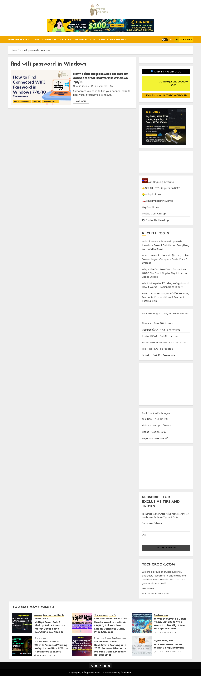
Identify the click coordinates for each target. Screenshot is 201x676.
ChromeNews (110, 672)
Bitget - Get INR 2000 (154, 432)
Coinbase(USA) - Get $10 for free (161, 329)
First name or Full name (152, 523)
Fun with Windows (22, 101)
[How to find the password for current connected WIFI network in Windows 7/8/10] (41, 87)
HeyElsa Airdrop (151, 207)
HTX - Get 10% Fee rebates (157, 349)
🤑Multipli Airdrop (152, 194)
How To (36, 101)
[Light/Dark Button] (165, 39)
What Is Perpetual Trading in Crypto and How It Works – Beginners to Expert (165, 285)
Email (144, 534)
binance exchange (102, 638)
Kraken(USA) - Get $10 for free (160, 336)
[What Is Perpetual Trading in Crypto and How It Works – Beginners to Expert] (22, 646)
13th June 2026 (164, 633)
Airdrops (65, 39)
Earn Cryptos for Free (112, 39)
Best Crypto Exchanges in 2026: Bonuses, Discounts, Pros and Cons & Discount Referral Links (165, 297)
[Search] (171, 39)
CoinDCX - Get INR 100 (155, 419)
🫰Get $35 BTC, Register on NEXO (161, 188)
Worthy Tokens (41, 618)
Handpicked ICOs (85, 39)
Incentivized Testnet (103, 618)
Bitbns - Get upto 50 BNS (156, 425)
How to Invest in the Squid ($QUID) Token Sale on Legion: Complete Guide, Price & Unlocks (165, 259)
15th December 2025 (166, 652)
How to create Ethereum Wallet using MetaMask (169, 646)
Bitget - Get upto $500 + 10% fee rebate (165, 342)
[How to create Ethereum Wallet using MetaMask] (142, 646)
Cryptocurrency (44, 39)
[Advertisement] (166, 467)
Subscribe (186, 39)
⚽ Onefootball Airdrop (155, 220)
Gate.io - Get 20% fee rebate (158, 355)
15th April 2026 (44, 656)
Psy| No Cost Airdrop (154, 213)
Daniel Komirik (82, 86)
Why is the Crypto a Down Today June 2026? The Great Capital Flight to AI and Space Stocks (165, 273)
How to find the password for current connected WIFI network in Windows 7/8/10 (100, 78)
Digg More (80, 101)
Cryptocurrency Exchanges (46, 641)
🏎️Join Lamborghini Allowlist (158, 201)
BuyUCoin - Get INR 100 (155, 438)
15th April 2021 (101, 86)
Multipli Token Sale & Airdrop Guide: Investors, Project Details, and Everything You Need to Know (165, 245)
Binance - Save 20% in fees (157, 323)
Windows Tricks (17, 39)
